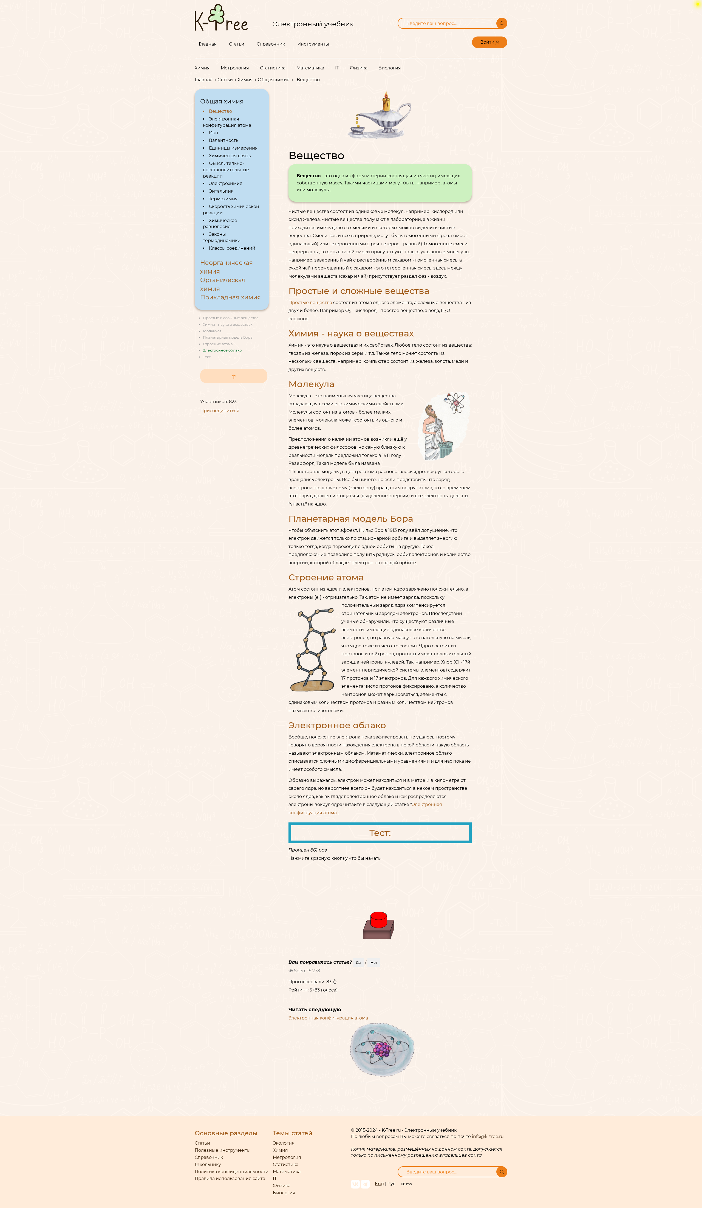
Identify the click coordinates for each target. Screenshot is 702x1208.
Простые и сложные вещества (231, 318)
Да (358, 962)
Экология (284, 1143)
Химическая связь (230, 155)
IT (337, 68)
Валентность (223, 140)
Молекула (212, 331)
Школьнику (208, 1164)
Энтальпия (221, 191)
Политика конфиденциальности (231, 1171)
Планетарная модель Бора (228, 337)
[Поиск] (501, 23)
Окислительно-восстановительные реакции (226, 170)
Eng (379, 1183)
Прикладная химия (230, 297)
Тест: (207, 357)
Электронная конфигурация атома (328, 1018)
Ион (213, 132)
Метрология (235, 68)
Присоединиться (219, 410)
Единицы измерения (233, 148)
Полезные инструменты (223, 1150)
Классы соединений (232, 248)
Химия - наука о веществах (228, 324)
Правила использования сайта (230, 1178)
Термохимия (223, 198)
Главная (208, 44)
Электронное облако (222, 350)
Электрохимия (225, 183)
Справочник (271, 44)
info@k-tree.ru (488, 1136)
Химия (202, 68)
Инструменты (313, 44)
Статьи (236, 44)
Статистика (272, 68)
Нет (373, 962)
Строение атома (218, 344)
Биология (389, 68)
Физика (358, 68)
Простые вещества (310, 302)
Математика (310, 68)
